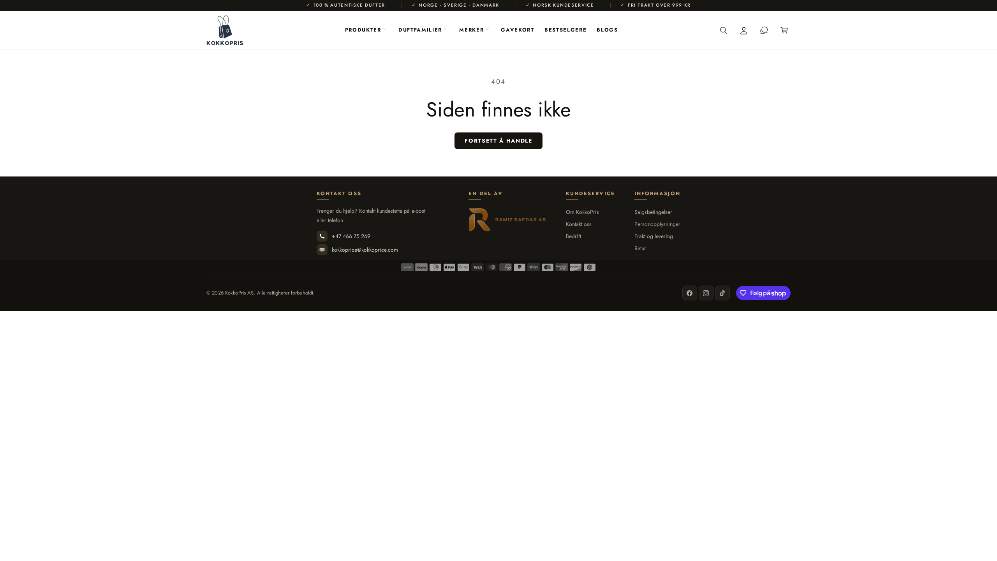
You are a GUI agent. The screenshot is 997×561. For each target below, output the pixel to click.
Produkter (363, 30)
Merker (471, 30)
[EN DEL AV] (507, 220)
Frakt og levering (653, 236)
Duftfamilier (420, 30)
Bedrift (573, 236)
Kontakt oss (579, 224)
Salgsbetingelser (653, 212)
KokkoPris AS (239, 292)
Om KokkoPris (582, 212)
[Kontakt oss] (764, 30)
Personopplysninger (657, 224)
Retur (640, 248)
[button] (365, 30)
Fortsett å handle (498, 141)
